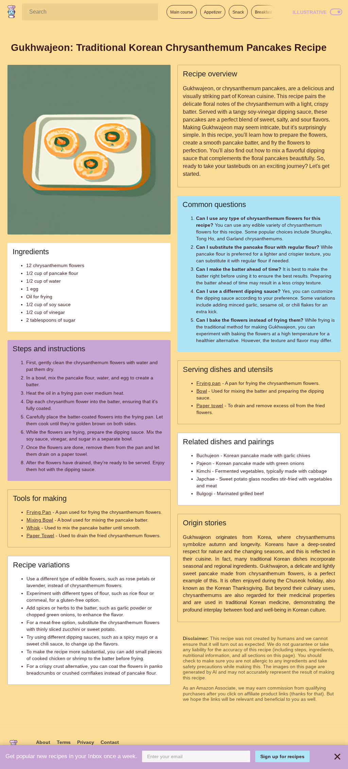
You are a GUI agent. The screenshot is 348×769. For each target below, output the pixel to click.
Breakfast (263, 12)
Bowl (201, 391)
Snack (238, 12)
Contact (110, 742)
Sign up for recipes (282, 756)
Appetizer (213, 12)
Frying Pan (39, 512)
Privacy (85, 742)
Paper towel (209, 405)
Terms (64, 742)
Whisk (33, 527)
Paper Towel (40, 535)
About (43, 742)
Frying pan (208, 383)
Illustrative (310, 12)
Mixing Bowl (40, 520)
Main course (181, 12)
